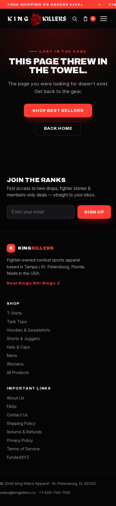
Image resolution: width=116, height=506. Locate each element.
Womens (15, 364)
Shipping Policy (21, 423)
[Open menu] (103, 18)
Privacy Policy (20, 440)
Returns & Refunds (24, 431)
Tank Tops (17, 321)
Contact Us (17, 414)
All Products (18, 372)
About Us (15, 397)
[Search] (74, 18)
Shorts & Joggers (23, 338)
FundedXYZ (18, 457)
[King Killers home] (36, 18)
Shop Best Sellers (57, 110)
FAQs (12, 406)
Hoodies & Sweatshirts (28, 330)
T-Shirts (14, 313)
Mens (12, 355)
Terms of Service (23, 448)
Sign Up (94, 212)
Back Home (58, 128)
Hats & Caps (18, 347)
